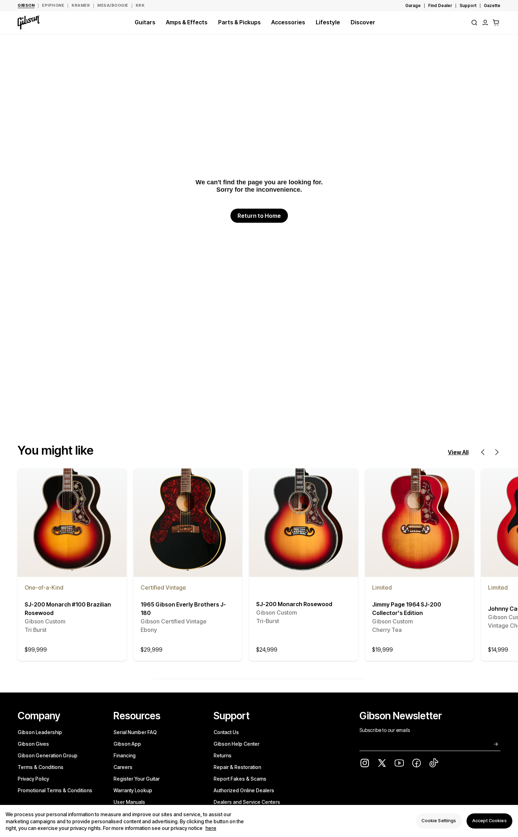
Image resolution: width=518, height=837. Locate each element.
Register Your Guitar (136, 779)
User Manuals (129, 802)
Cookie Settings (438, 821)
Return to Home (259, 215)
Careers (122, 767)
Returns (223, 755)
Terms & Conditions (40, 767)
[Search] (474, 22)
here (210, 828)
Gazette (492, 5)
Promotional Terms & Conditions (55, 790)
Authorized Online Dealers (244, 790)
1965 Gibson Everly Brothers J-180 (183, 617)
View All (458, 452)
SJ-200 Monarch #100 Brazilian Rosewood (68, 617)
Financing (124, 755)
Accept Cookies (489, 821)
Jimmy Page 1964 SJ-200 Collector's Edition (406, 617)
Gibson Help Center (236, 744)
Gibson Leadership (40, 732)
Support (468, 5)
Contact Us (226, 732)
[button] (496, 22)
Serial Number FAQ (135, 732)
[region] (259, 821)
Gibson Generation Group (48, 755)
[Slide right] (497, 452)
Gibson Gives (33, 744)
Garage (413, 5)
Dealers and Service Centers (247, 802)
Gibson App (127, 744)
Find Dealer (440, 5)
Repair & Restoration (237, 767)
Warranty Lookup (132, 790)
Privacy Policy (33, 779)
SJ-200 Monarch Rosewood (294, 613)
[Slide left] (483, 452)
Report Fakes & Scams (240, 779)
